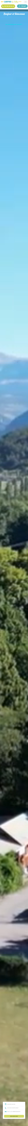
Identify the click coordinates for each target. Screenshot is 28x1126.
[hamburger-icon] (25, 2)
